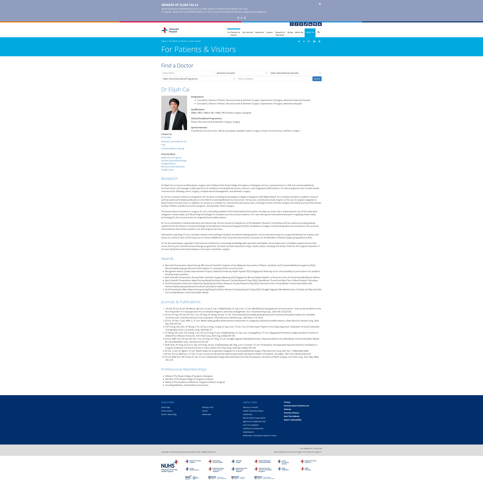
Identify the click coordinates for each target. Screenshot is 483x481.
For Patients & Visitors (234, 33)
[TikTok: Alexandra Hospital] (306, 24)
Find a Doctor (195, 41)
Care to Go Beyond (251, 425)
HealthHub (247, 414)
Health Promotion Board (253, 411)
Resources (259, 32)
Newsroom (206, 414)
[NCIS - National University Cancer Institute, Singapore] (218, 469)
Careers (269, 32)
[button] (314, 41)
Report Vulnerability (292, 420)
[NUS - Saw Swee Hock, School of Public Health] (264, 477)
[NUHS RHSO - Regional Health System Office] (195, 477)
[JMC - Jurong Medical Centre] (195, 469)
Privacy (287, 402)
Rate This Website (291, 416)
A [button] (299, 41)
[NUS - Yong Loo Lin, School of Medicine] (218, 477)
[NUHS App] (292, 24)
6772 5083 (166, 137)
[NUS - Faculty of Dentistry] (241, 477)
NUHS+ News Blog (168, 414)
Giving (290, 32)
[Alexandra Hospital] (170, 30)
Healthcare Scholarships (253, 428)
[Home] (241, 462)
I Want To (309, 32)
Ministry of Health (250, 407)
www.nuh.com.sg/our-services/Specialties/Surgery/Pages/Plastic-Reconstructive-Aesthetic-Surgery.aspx (174, 163)
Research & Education (280, 33)
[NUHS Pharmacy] (310, 469)
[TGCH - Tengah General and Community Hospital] (264, 462)
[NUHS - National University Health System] (170, 466)
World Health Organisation (254, 418)
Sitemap (287, 409)
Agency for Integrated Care (254, 421)
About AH (299, 32)
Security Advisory (291, 413)
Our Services (247, 32)
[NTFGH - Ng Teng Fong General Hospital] (218, 462)
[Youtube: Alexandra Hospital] (315, 24)
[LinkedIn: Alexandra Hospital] (310, 24)
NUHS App (165, 407)
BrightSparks (248, 432)
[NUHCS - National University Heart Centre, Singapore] (241, 469)
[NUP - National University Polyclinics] (310, 462)
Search (317, 78)
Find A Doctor (167, 411)
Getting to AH (207, 407)
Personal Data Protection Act (296, 405)
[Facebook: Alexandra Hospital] (296, 24)
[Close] (320, 4)
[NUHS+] (320, 24)
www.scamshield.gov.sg (255, 11)
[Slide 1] (241, 17)
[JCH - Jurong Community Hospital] (287, 462)
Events (205, 411)
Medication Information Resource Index (259, 435)
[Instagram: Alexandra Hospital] (301, 24)
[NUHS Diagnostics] (287, 469)
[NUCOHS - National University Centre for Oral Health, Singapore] (264, 469)
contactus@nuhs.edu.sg (172, 148)
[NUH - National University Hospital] (195, 462)
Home (163, 41)
